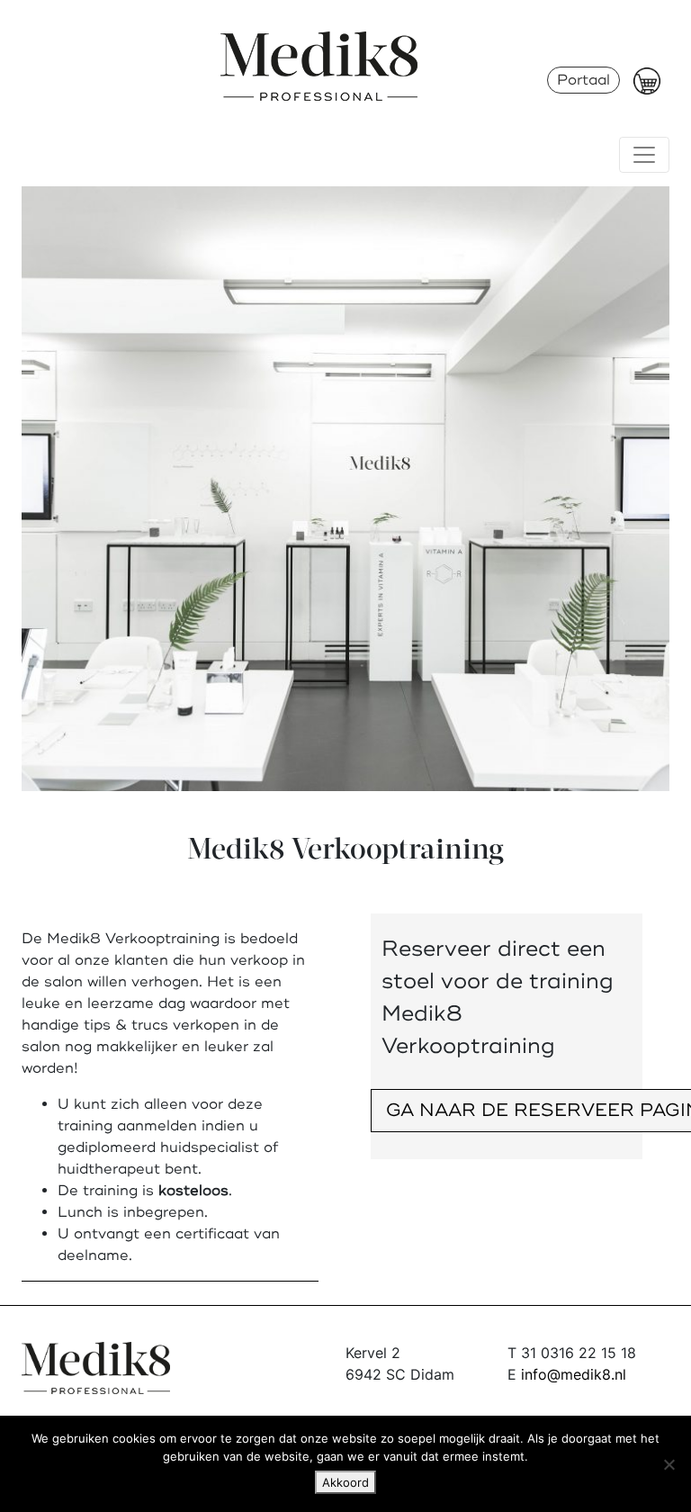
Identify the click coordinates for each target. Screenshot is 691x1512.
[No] (669, 1464)
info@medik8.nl (573, 1374)
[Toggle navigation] (644, 155)
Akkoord (345, 1482)
